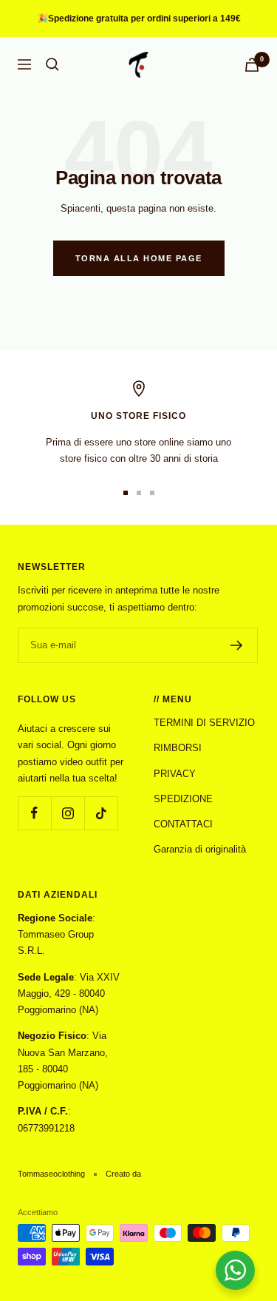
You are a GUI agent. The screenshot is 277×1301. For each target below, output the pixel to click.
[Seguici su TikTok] (100, 813)
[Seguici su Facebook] (34, 813)
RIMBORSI (178, 747)
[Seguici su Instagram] (67, 813)
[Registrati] (236, 645)
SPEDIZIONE (183, 798)
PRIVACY (175, 773)
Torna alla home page (138, 258)
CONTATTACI (183, 824)
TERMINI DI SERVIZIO (204, 722)
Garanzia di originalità (200, 849)
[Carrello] (251, 65)
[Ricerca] (52, 64)
